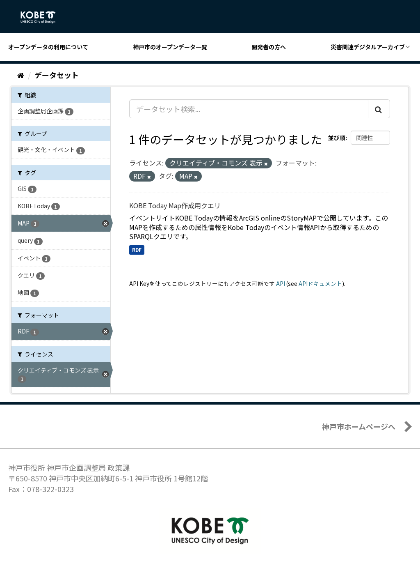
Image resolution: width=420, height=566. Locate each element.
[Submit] (379, 108)
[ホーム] (20, 74)
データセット (56, 74)
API (280, 283)
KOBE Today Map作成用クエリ (175, 205)
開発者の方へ (268, 47)
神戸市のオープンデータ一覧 (170, 47)
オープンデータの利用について (48, 47)
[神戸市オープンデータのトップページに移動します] (42, 17)
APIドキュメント (320, 283)
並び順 (336, 137)
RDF (137, 249)
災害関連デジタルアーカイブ (368, 47)
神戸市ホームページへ (358, 426)
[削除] (266, 163)
